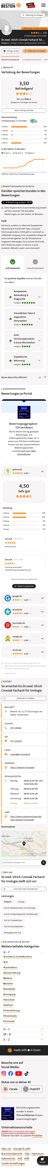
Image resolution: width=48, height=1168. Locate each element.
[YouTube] (18, 1073)
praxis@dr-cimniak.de (20, 754)
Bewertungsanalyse (10, 60)
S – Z (23, 1040)
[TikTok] (26, 1073)
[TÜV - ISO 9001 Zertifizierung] (7, 1113)
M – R (23, 1034)
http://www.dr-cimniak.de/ (22, 820)
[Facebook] (10, 1073)
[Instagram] (3, 1073)
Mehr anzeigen (10, 674)
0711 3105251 (16, 741)
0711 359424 (15, 728)
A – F (23, 952)
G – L (23, 1029)
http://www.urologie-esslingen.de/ (26, 817)
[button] (42, 1160)
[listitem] (17, 957)
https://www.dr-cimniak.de (22, 768)
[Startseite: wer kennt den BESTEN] (11, 5)
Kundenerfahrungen (31, 60)
